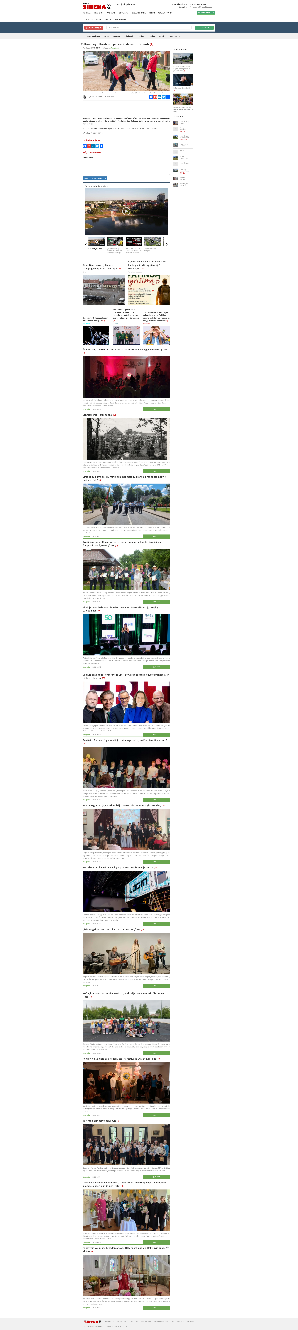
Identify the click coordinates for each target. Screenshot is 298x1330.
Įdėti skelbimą (92, 28)
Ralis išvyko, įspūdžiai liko (182, 88)
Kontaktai (123, 13)
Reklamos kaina (139, 13)
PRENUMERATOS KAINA (92, 19)
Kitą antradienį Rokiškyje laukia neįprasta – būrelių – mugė (183, 109)
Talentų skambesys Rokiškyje (100, 1120)
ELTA (106, 36)
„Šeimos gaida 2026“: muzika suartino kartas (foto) (111, 929)
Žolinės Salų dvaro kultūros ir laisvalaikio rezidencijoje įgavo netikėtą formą (126, 349)
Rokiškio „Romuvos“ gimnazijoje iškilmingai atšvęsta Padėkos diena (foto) (125, 740)
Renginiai (86, 409)
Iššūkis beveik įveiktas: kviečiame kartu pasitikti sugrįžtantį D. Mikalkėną (147, 265)
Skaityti (156, 409)
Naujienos (98, 13)
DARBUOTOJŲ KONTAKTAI (115, 19)
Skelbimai (87, 13)
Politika (140, 36)
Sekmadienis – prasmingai (97, 414)
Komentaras (88, 157)
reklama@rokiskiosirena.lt (203, 7)
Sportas (116, 36)
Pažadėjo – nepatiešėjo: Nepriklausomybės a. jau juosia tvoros (182, 68)
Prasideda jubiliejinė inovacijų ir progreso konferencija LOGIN (118, 867)
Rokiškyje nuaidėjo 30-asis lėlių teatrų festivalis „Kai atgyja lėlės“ (120, 1058)
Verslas (152, 36)
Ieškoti (205, 28)
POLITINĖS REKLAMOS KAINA (160, 13)
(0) (120, 268)
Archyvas (111, 13)
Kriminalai (128, 36)
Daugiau (173, 36)
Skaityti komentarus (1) (95, 178)
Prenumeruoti (207, 12)
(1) (151, 44)
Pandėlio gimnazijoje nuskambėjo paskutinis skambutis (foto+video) (122, 805)
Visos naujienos (93, 36)
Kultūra (162, 36)
